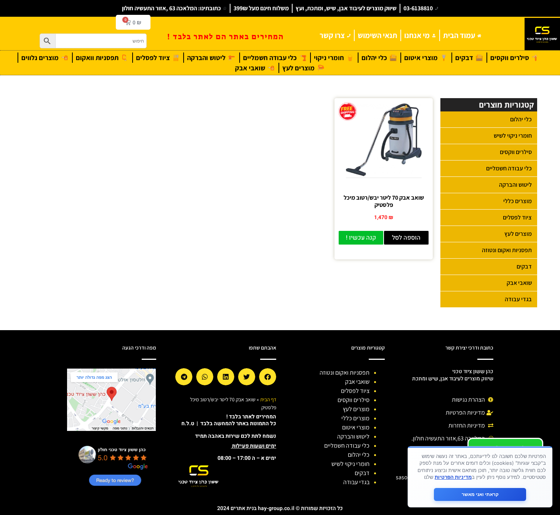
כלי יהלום (521, 119)
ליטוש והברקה (515, 185)
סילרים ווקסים (516, 152)
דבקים (524, 266)
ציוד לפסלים (517, 217)
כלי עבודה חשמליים (509, 168)
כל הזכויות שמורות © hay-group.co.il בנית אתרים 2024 (280, 508)
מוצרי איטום (356, 427)
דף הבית (268, 399)
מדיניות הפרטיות (453, 477)
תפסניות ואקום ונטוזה (507, 250)
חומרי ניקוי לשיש (513, 136)
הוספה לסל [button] (406, 237)
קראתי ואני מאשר (480, 494)
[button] (267, 376)
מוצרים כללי (517, 201)
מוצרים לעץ (518, 234)
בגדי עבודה (518, 299)
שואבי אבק (519, 283)
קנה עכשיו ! (361, 237)
